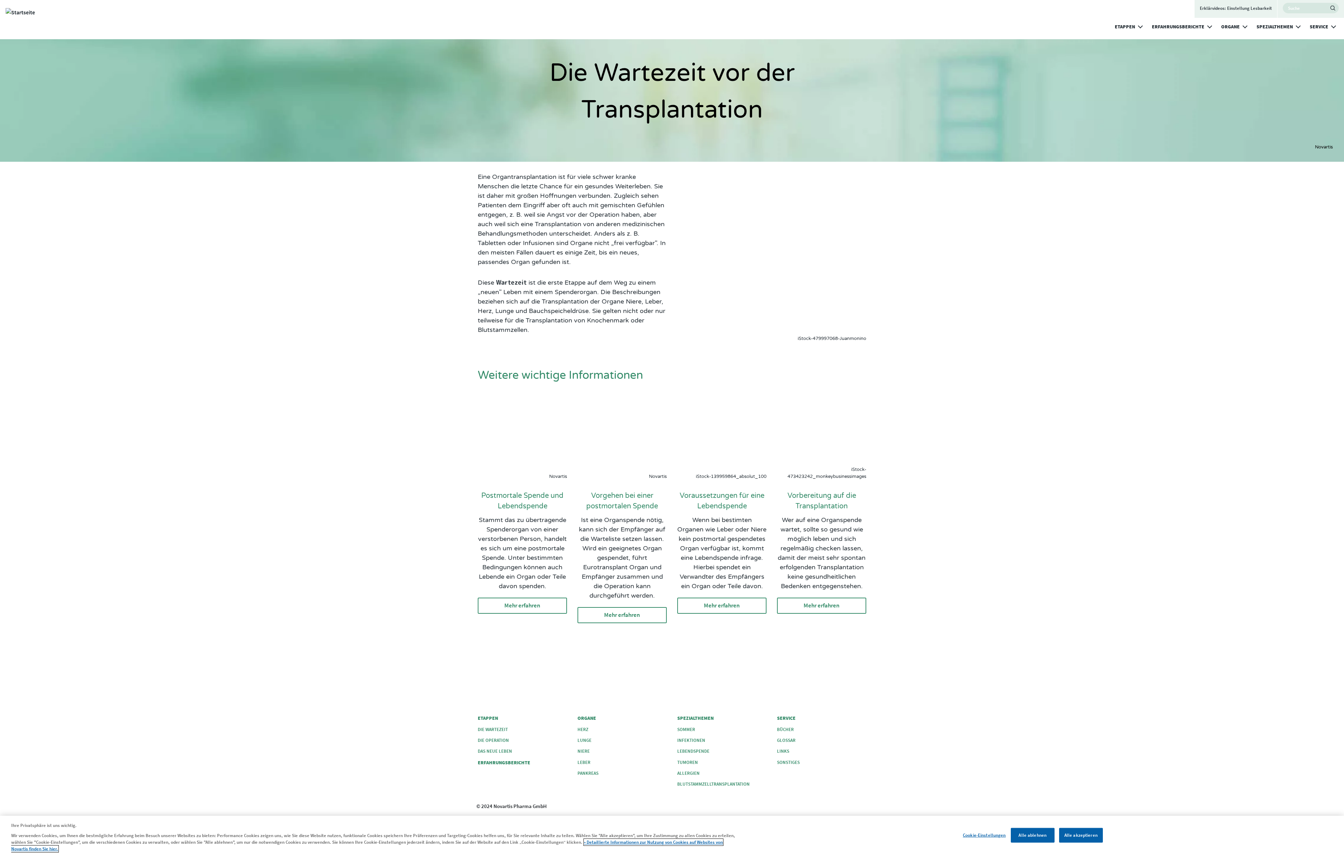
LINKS (783, 751)
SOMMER (686, 729)
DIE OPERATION (493, 740)
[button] (1140, 25)
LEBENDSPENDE (693, 751)
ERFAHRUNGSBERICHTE (1178, 26)
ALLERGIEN (688, 773)
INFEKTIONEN (691, 740)
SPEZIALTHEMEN (1274, 26)
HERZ (583, 729)
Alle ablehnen (1032, 835)
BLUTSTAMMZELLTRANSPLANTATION (713, 784)
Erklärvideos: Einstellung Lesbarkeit (1236, 8)
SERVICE (1319, 26)
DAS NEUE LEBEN (495, 751)
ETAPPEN (1125, 26)
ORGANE (1230, 26)
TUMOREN (687, 762)
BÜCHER (785, 729)
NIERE (584, 751)
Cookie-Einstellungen (984, 835)
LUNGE (585, 740)
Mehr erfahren (522, 605)
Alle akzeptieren (1081, 835)
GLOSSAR (786, 740)
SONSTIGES (788, 762)
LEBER (584, 762)
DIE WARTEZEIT (493, 729)
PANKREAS (588, 773)
